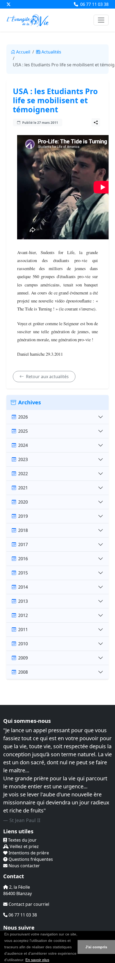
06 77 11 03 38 (94, 4)
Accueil (23, 52)
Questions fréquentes (30, 859)
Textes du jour (22, 840)
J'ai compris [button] (96, 947)
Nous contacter (23, 866)
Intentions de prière (28, 853)
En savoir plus (37, 960)
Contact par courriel (28, 904)
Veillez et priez (24, 846)
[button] (51, 960)
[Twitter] (8, 4)
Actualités (51, 52)
